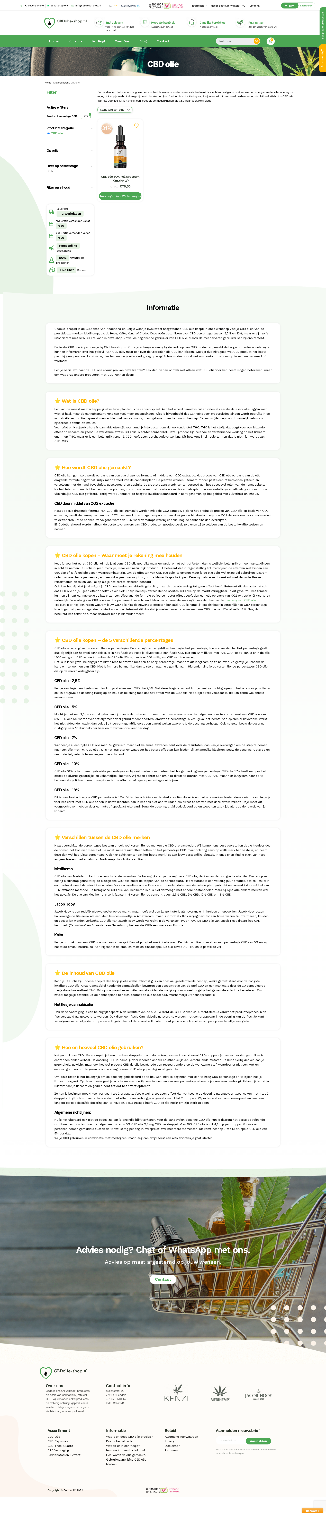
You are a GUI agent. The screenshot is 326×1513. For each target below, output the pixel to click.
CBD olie (57, 133)
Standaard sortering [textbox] (112, 109)
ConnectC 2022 (73, 1490)
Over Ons (122, 41)
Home (54, 41)
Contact (163, 41)
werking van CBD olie (241, 600)
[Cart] (270, 41)
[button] (304, 5)
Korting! (98, 41)
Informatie (198, 5)
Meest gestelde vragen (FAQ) (228, 5)
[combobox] (114, 109)
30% (86, 116)
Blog (143, 41)
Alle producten (61, 82)
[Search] (257, 41)
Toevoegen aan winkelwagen (120, 196)
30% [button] (50, 171)
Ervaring (255, 5)
